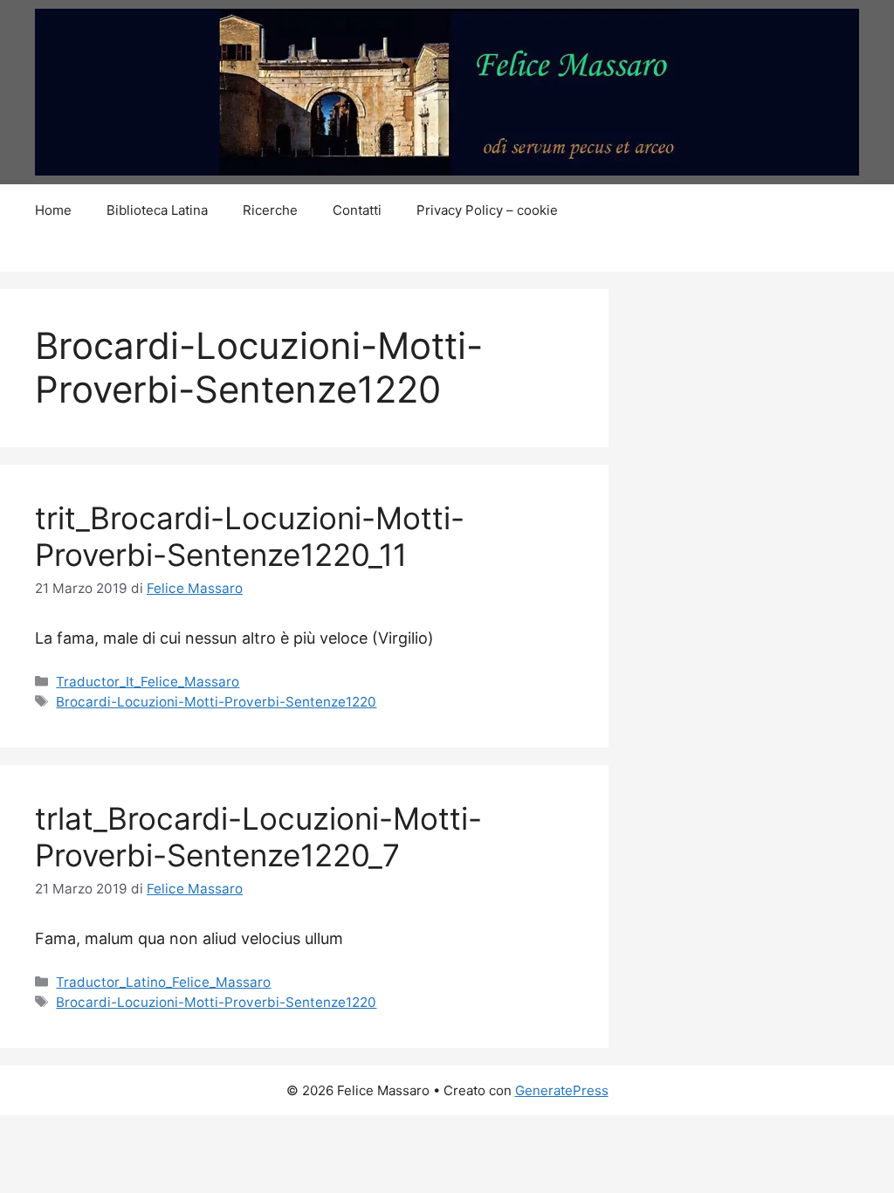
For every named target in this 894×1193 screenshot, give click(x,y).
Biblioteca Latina (157, 210)
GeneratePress (562, 1090)
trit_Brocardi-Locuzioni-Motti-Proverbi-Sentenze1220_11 (249, 536)
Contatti (357, 210)
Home (53, 210)
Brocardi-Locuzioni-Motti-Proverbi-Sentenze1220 (216, 701)
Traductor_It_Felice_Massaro (147, 681)
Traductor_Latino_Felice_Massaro (163, 982)
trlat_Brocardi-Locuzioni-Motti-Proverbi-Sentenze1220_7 (258, 836)
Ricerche (270, 210)
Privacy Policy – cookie (487, 210)
